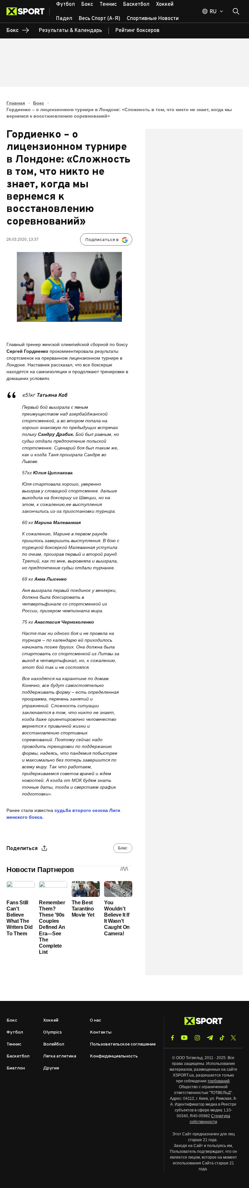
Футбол (14, 1032)
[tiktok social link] (221, 1037)
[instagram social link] (197, 1037)
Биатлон (15, 1068)
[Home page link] (28, 11)
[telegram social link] (210, 1037)
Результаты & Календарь (70, 30)
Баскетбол (18, 1056)
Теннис (13, 1044)
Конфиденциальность (114, 1056)
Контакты (101, 1032)
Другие (51, 1068)
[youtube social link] (184, 1037)
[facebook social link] (172, 1037)
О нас (95, 1020)
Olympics (52, 1032)
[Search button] (236, 11)
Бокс (38, 103)
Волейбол (53, 1044)
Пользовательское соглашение (123, 1044)
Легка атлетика (59, 1056)
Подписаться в (102, 240)
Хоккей (50, 1020)
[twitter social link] (233, 1037)
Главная (15, 103)
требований (219, 1081)
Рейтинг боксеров (137, 30)
